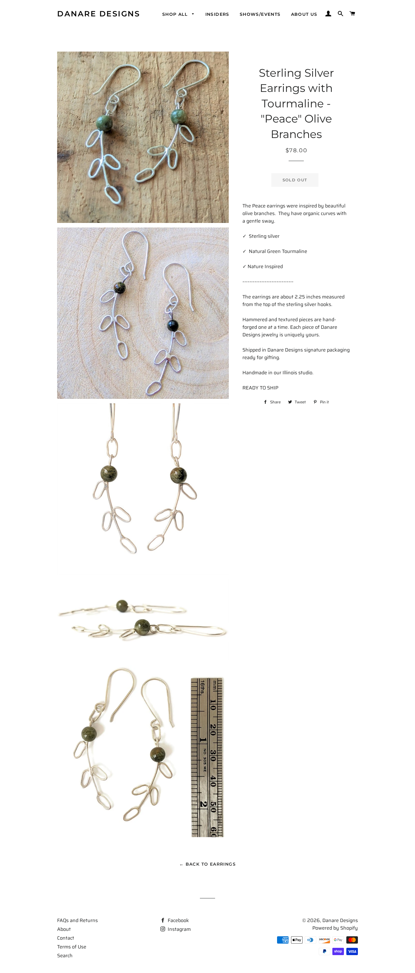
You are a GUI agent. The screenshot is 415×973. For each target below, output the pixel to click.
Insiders (217, 14)
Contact (65, 938)
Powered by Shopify (335, 928)
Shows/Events (260, 14)
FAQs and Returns (77, 920)
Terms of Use (71, 947)
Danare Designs (98, 13)
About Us (304, 14)
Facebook (177, 920)
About (64, 929)
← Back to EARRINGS (207, 864)
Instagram (178, 929)
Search (65, 955)
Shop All (175, 14)
